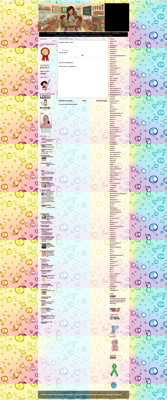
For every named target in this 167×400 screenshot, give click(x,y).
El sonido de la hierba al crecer (46, 150)
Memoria (112, 197)
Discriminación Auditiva (115, 113)
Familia (111, 146)
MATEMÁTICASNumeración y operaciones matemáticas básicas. (47, 267)
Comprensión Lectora (115, 88)
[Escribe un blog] (64, 50)
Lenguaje (112, 177)
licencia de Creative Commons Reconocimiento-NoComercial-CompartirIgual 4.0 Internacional (100, 394)
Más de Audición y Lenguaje (47, 237)
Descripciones (113, 109)
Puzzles (111, 239)
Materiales (61, 33)
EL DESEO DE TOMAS (51, 207)
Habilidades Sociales (114, 156)
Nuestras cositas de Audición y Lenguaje (48, 316)
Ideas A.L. (112, 158)
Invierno (112, 162)
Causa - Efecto (113, 78)
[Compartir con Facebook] (66, 50)
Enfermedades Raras (114, 136)
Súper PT (43, 300)
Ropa (111, 249)
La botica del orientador (47, 177)
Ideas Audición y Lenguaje (61, 35)
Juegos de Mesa (116, 33)
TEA (110, 269)
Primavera (112, 234)
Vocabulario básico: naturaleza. (45, 261)
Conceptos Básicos (114, 90)
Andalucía (112, 57)
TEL (110, 272)
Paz (111, 220)
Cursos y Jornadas (114, 101)
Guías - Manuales (73, 35)
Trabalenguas (113, 276)
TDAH (111, 267)
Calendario (112, 70)
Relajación (112, 245)
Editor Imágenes (108, 35)
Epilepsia (112, 138)
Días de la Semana (114, 127)
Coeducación (113, 80)
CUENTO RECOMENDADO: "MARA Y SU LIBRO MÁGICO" (50, 217)
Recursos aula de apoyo (46, 229)
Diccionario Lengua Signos (96, 35)
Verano (111, 284)
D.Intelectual (113, 103)
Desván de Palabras (46, 243)
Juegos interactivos (114, 169)
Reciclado (112, 241)
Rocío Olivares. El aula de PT (47, 251)
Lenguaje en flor (45, 214)
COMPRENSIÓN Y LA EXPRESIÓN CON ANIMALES (51, 185)
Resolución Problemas (115, 247)
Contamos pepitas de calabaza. (50, 302)
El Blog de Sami (44, 264)
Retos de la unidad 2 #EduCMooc (45, 272)
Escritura (112, 140)
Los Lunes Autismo (96, 33)
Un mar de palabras (46, 222)
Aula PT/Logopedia (45, 308)
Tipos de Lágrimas (50, 278)
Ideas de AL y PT (45, 225)
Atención (112, 64)
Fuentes (111, 150)
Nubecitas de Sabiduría (46, 270)
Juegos (111, 164)
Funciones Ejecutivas (114, 152)
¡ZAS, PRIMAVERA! (45, 226)
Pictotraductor (106, 33)
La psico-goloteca (45, 182)
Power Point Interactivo (115, 226)
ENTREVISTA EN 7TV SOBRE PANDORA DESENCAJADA (47, 179)
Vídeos (87, 33)
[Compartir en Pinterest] (68, 50)
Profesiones (112, 237)
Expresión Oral (113, 144)
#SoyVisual (112, 41)
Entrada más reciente (66, 101)
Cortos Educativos (114, 92)
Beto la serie (113, 66)
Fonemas (112, 148)
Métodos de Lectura (114, 202)
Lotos (111, 189)
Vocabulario (112, 286)
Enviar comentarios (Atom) (71, 104)
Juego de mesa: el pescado (47, 223)
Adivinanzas (112, 51)
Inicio (84, 101)
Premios (111, 232)
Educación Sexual (114, 129)
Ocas (111, 206)
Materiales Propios (51, 33)
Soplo (111, 259)
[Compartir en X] (65, 50)
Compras (112, 86)
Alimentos (112, 53)
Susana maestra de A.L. (46, 163)
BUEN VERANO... (50, 157)
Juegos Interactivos (71, 33)
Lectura (112, 171)
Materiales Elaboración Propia (117, 193)
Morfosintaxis (113, 199)
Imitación (112, 160)
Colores (111, 84)
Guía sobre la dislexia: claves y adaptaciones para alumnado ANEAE (48, 173)
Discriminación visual (114, 115)
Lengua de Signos (114, 175)
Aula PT (43, 138)
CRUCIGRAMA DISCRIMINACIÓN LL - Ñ (50, 246)
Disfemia (112, 117)
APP (111, 43)
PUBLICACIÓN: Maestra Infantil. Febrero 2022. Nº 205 (50, 254)
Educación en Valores (115, 132)
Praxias (111, 230)
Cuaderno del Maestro (115, 94)
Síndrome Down (113, 265)
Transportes (112, 278)
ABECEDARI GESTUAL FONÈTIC (47, 147)
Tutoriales (81, 33)
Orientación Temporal (115, 212)
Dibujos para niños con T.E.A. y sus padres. (47, 276)
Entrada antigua (101, 101)
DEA (111, 105)
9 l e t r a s (43, 259)
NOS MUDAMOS (44, 298)
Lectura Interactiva (114, 173)
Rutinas (111, 251)
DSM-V (111, 107)
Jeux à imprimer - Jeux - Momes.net (47, 322)
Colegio (111, 82)
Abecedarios (113, 45)
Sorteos (111, 263)
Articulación (113, 61)
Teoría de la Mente (114, 274)
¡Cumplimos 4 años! (51, 290)
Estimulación (113, 142)
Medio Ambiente (113, 195)
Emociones (112, 134)
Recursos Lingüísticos (115, 243)
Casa (111, 76)
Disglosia (112, 119)
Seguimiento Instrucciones (116, 255)
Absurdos (112, 47)
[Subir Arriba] (164, 399)
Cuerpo (111, 99)
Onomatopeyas (113, 208)
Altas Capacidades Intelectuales (117, 55)
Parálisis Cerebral (114, 218)
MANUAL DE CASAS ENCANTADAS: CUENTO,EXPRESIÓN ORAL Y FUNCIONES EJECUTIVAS (47, 232)
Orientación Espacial (114, 210)
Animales (112, 59)
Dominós (112, 125)
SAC (110, 253)
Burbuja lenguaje (114, 68)
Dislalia (111, 121)
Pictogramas (113, 222)
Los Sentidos (112, 185)
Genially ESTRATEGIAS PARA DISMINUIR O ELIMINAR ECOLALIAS (47, 239)
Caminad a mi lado (45, 155)
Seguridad (112, 257)
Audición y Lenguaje (46, 284)
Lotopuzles (112, 187)
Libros (111, 181)
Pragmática (112, 228)
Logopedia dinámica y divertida (46, 205)
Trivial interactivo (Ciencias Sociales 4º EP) (47, 286)
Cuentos (65, 52)
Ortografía (112, 214)
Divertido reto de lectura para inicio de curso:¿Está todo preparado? (48, 141)
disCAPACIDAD (84, 35)
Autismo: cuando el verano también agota (47, 152)
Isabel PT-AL (44, 289)
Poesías (111, 224)
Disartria (112, 111)
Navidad (112, 204)
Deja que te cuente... (46, 190)
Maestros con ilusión (46, 297)
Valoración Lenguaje (114, 282)
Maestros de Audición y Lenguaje (46, 145)
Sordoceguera (113, 261)
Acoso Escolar (113, 49)
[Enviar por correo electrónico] (63, 50)
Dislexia (111, 123)
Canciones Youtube (114, 74)
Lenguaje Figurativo (114, 179)
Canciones (112, 72)
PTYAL (42, 171)
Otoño (111, 216)
